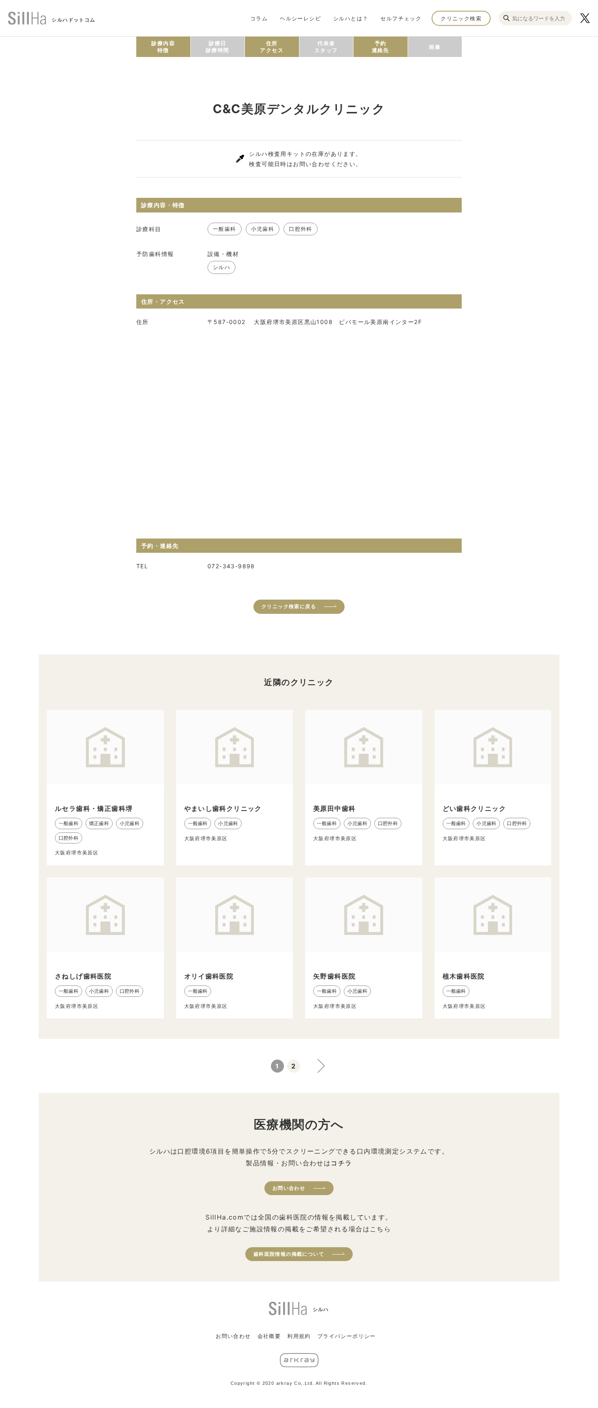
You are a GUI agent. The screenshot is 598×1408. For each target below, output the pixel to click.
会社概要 (269, 1336)
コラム (259, 18)
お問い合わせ (289, 1188)
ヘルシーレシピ (300, 18)
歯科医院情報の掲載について (288, 1254)
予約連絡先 (380, 46)
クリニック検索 (461, 18)
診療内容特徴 (163, 46)
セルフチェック (400, 18)
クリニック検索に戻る (289, 606)
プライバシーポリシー (346, 1336)
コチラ (341, 1163)
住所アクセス (272, 46)
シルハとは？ (350, 18)
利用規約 (299, 1336)
